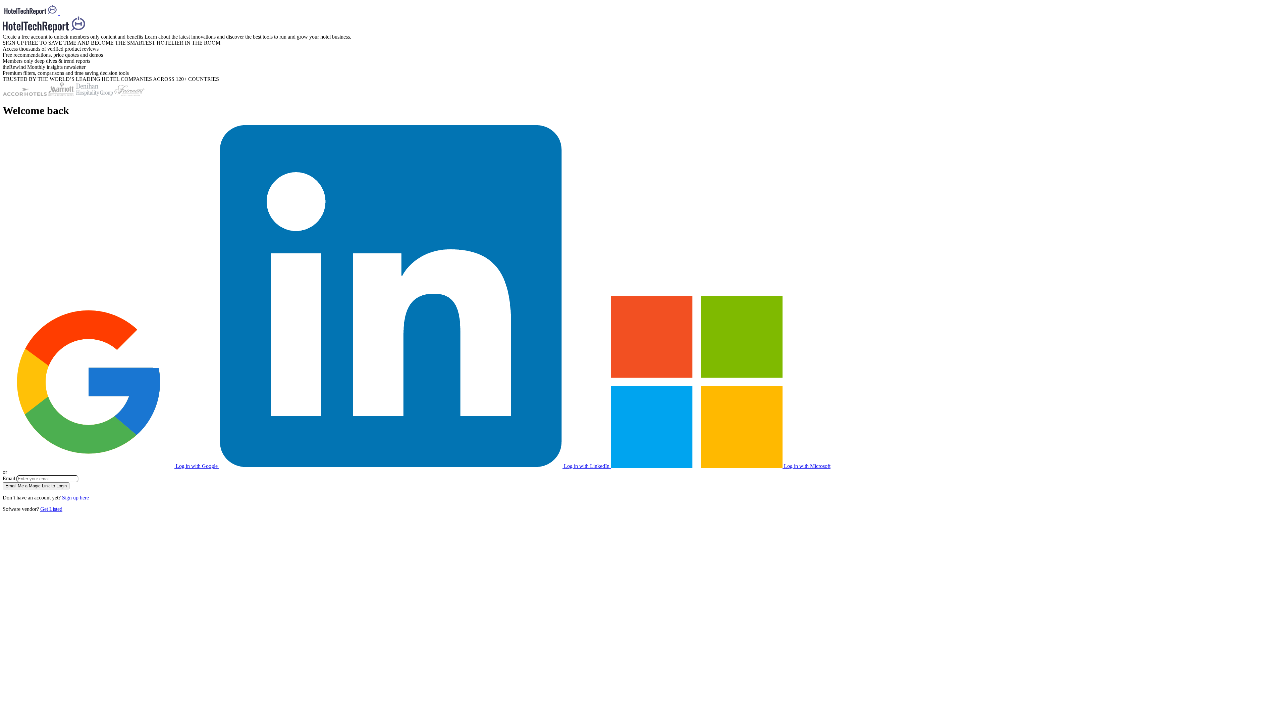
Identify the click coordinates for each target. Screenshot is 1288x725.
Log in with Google (196, 466)
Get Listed (51, 509)
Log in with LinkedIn (586, 466)
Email (9, 478)
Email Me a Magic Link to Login (36, 485)
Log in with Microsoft (806, 466)
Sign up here (75, 497)
